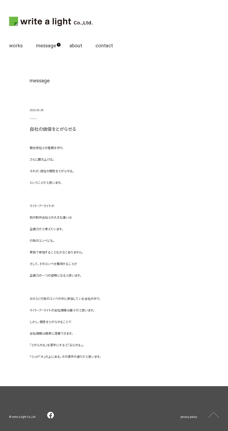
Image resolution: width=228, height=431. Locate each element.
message (46, 45)
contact (104, 45)
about (75, 45)
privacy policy (189, 417)
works (16, 45)
